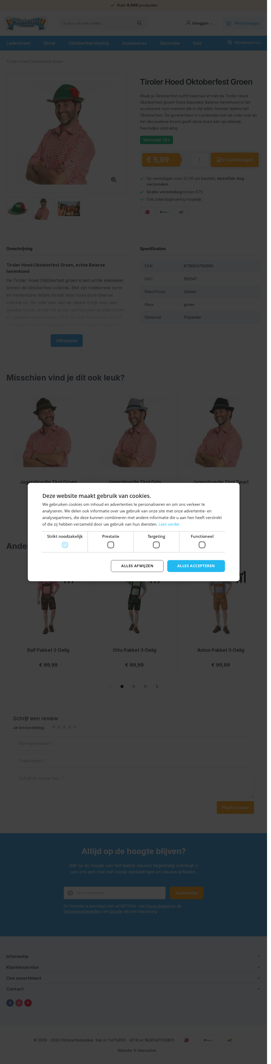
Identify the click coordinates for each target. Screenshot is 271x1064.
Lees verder (169, 524)
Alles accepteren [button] (196, 565)
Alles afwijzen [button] (137, 565)
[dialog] (133, 532)
